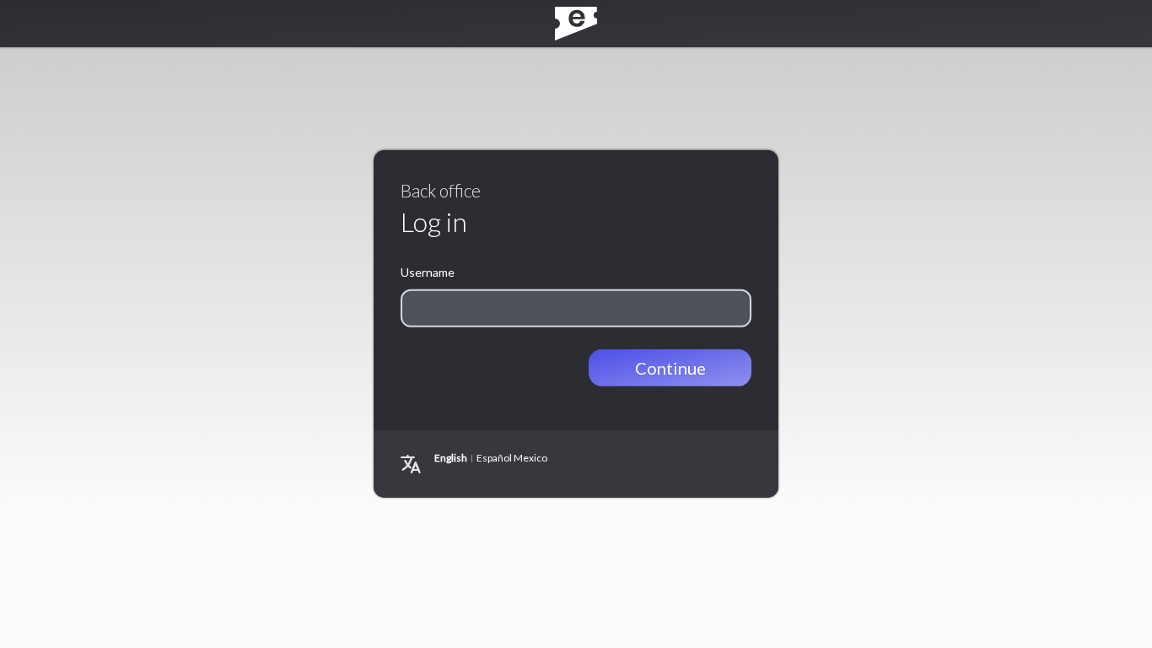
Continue (670, 368)
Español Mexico (511, 457)
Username (428, 272)
